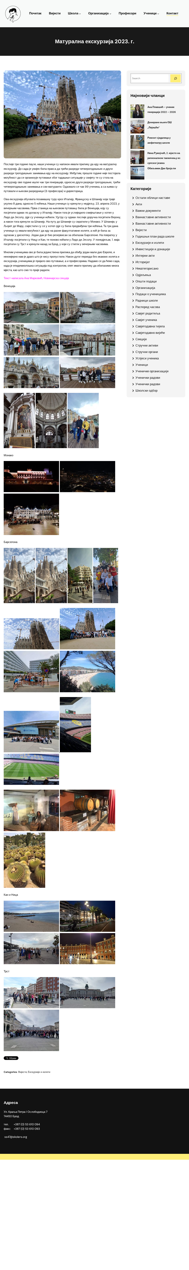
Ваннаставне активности (153, 217)
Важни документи (148, 211)
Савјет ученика (146, 320)
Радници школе (146, 300)
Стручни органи (146, 352)
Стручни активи (146, 345)
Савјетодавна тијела (150, 326)
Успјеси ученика (147, 358)
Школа (73, 13)
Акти (138, 204)
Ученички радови (147, 378)
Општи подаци (146, 281)
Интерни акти (145, 256)
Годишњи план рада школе (154, 236)
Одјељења (143, 275)
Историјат (142, 262)
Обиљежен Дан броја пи (161, 168)
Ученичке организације (152, 371)
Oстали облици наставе (152, 198)
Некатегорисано (146, 268)
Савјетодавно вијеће (150, 333)
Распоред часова (147, 307)
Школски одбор (146, 390)
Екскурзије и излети (39, 1072)
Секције (141, 339)
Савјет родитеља (147, 313)
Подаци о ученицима (150, 294)
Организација (98, 13)
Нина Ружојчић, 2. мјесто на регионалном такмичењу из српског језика (163, 158)
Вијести (22, 1072)
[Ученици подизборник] (158, 14)
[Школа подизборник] (80, 14)
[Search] (175, 78)
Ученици (150, 13)
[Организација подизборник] (110, 14)
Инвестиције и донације (152, 249)
